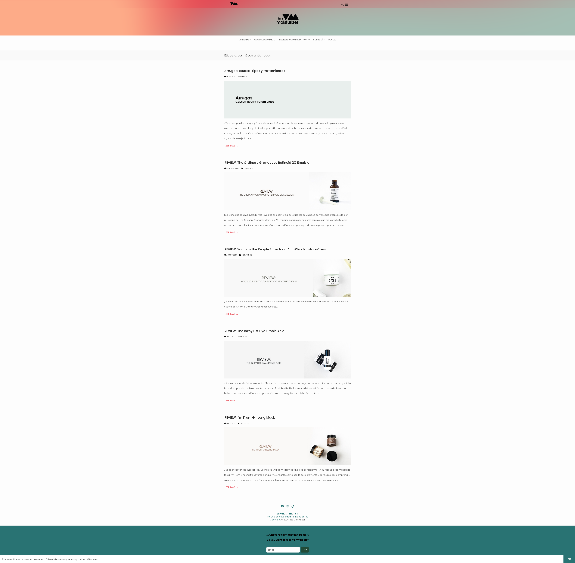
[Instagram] (287, 506)
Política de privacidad (279, 516)
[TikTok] (293, 506)
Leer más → (231, 146)
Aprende (243, 76)
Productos (248, 168)
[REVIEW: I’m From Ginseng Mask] (287, 446)
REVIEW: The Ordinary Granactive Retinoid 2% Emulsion (267, 163)
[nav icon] (346, 4)
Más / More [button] (92, 559)
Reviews (243, 336)
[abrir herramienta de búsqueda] (342, 4)
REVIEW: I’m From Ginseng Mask (249, 418)
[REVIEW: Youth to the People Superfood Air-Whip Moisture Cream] (287, 278)
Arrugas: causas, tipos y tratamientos (254, 71)
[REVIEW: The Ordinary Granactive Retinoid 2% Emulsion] (287, 191)
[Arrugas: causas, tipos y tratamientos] (287, 99)
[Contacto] (282, 506)
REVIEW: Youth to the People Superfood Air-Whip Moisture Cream (276, 249)
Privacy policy (300, 516)
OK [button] (569, 559)
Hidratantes (246, 255)
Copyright (275, 519)
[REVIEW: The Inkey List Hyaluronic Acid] (287, 359)
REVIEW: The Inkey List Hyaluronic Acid (254, 331)
